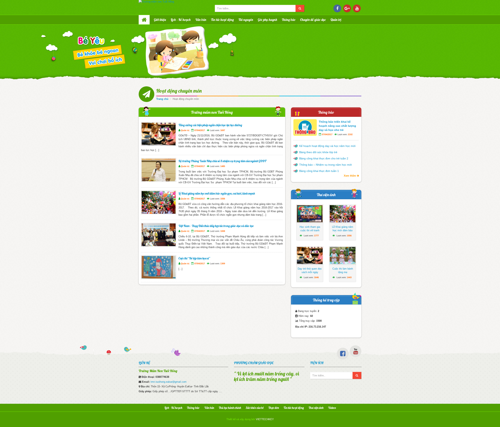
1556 (222, 198)
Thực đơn (273, 408)
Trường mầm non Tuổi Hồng (212, 112)
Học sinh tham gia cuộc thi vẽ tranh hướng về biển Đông (309, 230)
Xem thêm (350, 175)
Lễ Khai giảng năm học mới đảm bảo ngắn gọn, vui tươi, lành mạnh (217, 193)
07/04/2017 (199, 130)
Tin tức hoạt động (222, 20)
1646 (316, 277)
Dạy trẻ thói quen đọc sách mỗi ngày (310, 270)
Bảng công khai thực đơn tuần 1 (319, 170)
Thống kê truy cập (326, 299)
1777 (316, 235)
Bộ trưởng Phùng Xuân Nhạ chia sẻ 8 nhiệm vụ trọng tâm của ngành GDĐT (222, 161)
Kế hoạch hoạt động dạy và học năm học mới (327, 145)
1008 (222, 231)
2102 (350, 134)
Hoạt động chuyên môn (179, 91)
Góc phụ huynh (267, 20)
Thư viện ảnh (326, 194)
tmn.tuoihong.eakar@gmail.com (169, 381)
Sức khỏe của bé (255, 408)
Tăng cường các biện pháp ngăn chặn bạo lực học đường (210, 125)
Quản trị (335, 20)
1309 (222, 263)
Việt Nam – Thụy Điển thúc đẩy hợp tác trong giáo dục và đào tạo (216, 226)
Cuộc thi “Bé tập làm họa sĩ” (194, 258)
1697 (222, 130)
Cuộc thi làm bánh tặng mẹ (342, 270)
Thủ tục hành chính (230, 408)
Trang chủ (162, 98)
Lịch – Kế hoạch (181, 20)
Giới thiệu (160, 20)
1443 (349, 277)
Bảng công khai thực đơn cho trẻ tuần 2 (323, 158)
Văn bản (200, 20)
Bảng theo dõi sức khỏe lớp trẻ (318, 152)
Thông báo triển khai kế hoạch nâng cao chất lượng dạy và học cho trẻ (337, 125)
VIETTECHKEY (265, 419)
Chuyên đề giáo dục (313, 20)
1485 (222, 166)
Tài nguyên (245, 20)
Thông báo (289, 20)
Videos (332, 408)
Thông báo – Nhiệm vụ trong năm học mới (325, 164)
